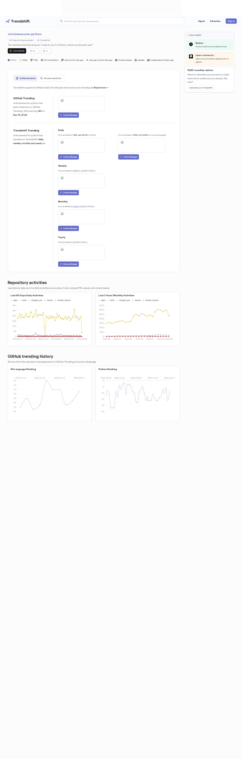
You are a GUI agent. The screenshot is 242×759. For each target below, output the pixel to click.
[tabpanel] (93, 176)
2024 (75, 242)
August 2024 (79, 206)
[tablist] (38, 78)
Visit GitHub (19, 51)
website (141, 60)
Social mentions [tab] (52, 78)
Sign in (231, 21)
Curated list (43, 40)
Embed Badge (70, 115)
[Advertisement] (121, 7)
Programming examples (21, 40)
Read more (100, 87)
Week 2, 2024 (79, 170)
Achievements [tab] (28, 78)
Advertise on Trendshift (200, 87)
